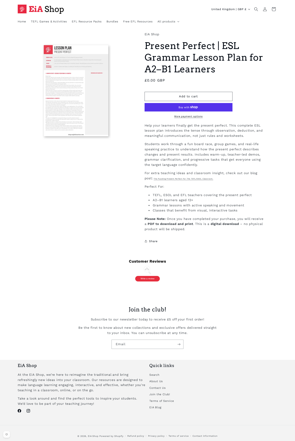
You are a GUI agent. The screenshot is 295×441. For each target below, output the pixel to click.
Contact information (205, 436)
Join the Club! (159, 394)
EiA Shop (93, 436)
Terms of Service (161, 400)
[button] (168, 21)
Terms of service (179, 436)
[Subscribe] (179, 344)
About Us (156, 381)
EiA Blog (155, 407)
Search (154, 374)
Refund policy (135, 436)
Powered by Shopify (111, 436)
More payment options (188, 116)
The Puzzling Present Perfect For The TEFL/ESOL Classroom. (183, 179)
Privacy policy (156, 436)
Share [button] (153, 241)
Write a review (147, 278)
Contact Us (157, 387)
